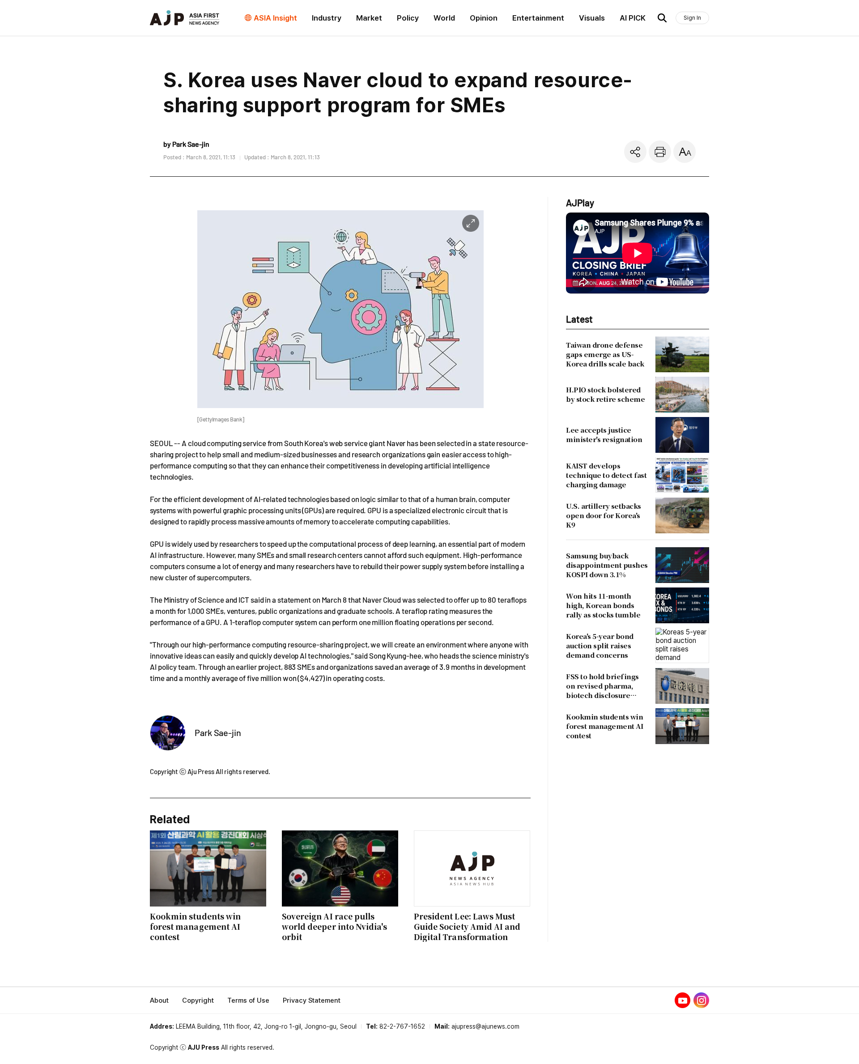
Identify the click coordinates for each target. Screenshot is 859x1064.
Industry (326, 17)
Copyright (198, 1000)
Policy (408, 17)
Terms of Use (248, 1000)
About (159, 1000)
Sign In (692, 17)
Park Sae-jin (218, 732)
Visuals (592, 17)
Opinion (484, 17)
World (444, 17)
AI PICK (633, 17)
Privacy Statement (311, 1000)
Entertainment (538, 17)
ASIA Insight (275, 17)
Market (369, 17)
